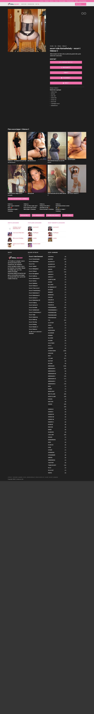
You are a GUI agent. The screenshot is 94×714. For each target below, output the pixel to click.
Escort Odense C (33, 285)
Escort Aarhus (32, 281)
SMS (65, 83)
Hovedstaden (52, 350)
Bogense (50, 289)
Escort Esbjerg (33, 302)
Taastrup (51, 462)
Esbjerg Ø (51, 302)
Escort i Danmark (82, 1)
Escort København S (34, 293)
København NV (52, 373)
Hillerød (50, 338)
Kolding (50, 363)
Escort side (53, 101)
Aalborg (50, 259)
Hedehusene (51, 330)
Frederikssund (52, 312)
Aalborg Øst (51, 266)
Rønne (50, 429)
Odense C (64, 46)
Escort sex (67, 215)
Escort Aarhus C (33, 297)
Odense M (50, 409)
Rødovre (50, 427)
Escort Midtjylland (33, 268)
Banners (51, 1)
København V (51, 381)
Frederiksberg (52, 307)
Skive (49, 442)
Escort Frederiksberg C (35, 312)
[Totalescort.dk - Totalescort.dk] (13, 4)
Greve (49, 325)
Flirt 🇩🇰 (37, 4)
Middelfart (51, 391)
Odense (59, 46)
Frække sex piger (52, 215)
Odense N (50, 411)
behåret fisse (54, 92)
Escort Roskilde (33, 307)
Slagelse (50, 444)
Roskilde (50, 424)
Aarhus (50, 269)
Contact (41, 1)
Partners (47, 1)
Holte (49, 345)
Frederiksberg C (52, 310)
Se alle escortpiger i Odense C (18, 198)
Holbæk (50, 340)
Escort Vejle (32, 314)
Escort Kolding (33, 324)
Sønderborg (51, 460)
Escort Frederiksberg (34, 290)
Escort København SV (34, 300)
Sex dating (24, 215)
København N (51, 371)
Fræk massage (52, 317)
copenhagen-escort (55, 103)
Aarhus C (50, 272)
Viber (65, 72)
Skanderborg (52, 439)
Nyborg (50, 399)
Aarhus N (50, 274)
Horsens (50, 348)
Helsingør (51, 333)
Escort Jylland (32, 266)
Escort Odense (33, 271)
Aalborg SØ (51, 264)
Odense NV (51, 414)
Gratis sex (24, 4)
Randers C (51, 422)
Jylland (50, 358)
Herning (50, 335)
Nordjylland (52, 396)
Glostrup (51, 322)
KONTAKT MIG (66, 62)
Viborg (50, 472)
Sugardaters (31, 4)
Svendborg (51, 452)
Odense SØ (51, 419)
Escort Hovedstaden (34, 259)
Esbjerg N (51, 299)
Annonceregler (62, 1)
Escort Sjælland (33, 283)
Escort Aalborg (33, 276)
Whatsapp (65, 67)
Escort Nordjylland (34, 273)
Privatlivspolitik (70, 1)
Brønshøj (51, 294)
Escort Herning (33, 322)
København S (51, 376)
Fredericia (51, 305)
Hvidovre (50, 353)
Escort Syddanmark (34, 310)
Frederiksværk (52, 315)
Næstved (50, 401)
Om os (56, 1)
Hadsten (50, 327)
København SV (52, 378)
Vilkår (76, 1)
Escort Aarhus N (33, 305)
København (51, 366)
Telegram (66, 77)
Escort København (33, 261)
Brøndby (50, 292)
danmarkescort (54, 105)
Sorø (49, 447)
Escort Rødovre (33, 329)
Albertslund (52, 279)
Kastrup (50, 361)
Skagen (50, 437)
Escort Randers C (33, 327)
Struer (50, 450)
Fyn (55, 46)
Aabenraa (51, 256)
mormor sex (53, 99)
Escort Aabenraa (33, 317)
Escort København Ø (34, 295)
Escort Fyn (32, 264)
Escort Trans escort (34, 288)
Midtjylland (51, 394)
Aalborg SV (51, 261)
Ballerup (50, 284)
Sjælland (51, 434)
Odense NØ (51, 416)
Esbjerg (50, 297)
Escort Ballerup (33, 319)
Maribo (50, 389)
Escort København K (34, 278)
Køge (49, 386)
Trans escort (52, 465)
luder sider (53, 95)
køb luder (53, 93)
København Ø (51, 383)
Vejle (49, 467)
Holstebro (51, 343)
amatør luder (54, 97)
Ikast (49, 355)
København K (51, 368)
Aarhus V (50, 277)
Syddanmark (51, 455)
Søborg (50, 457)
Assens (50, 282)
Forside (51, 46)
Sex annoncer (37, 215)
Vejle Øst (51, 470)
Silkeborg (51, 432)
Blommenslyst (52, 287)
